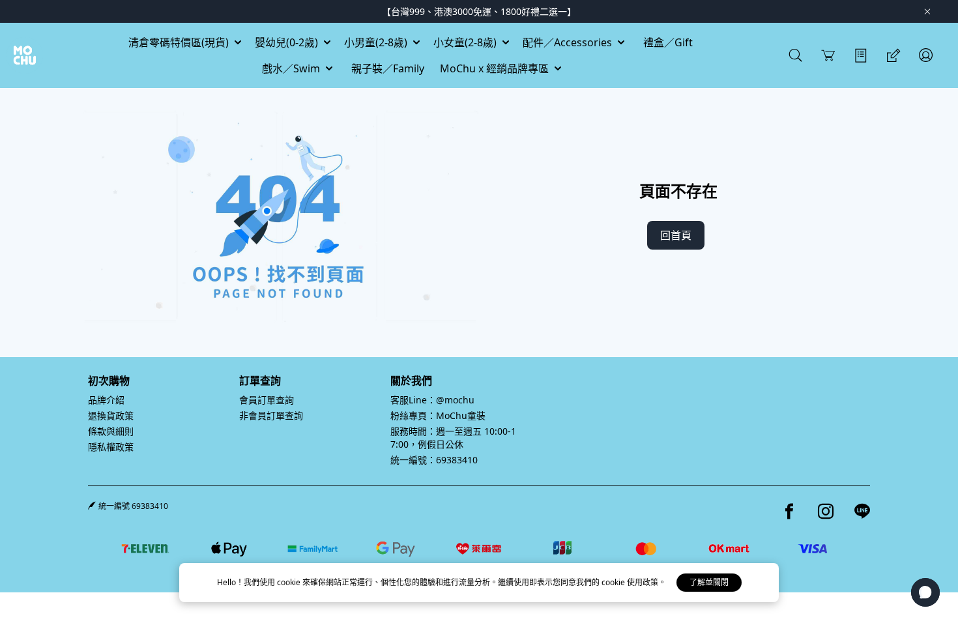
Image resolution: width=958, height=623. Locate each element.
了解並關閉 (709, 582)
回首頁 (675, 235)
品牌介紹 (106, 400)
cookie (289, 582)
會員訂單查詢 (266, 400)
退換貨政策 (111, 415)
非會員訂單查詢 (271, 415)
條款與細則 (111, 431)
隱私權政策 (111, 447)
